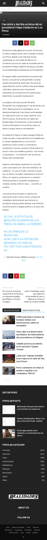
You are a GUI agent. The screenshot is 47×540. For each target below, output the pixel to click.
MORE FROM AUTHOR (31, 310)
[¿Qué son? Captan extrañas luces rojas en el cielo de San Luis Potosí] (9, 358)
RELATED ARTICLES (12, 310)
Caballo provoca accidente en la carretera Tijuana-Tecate (29, 346)
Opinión (35, 533)
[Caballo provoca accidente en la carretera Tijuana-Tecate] (9, 346)
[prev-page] (4, 379)
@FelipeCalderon (16, 220)
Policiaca (36, 527)
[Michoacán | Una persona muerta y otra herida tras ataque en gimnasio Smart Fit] (9, 409)
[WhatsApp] (32, 42)
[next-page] (8, 379)
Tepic (28, 527)
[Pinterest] (26, 42)
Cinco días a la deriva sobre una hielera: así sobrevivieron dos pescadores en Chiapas (30, 334)
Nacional (37, 530)
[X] (20, 42)
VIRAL (10, 9)
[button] (4, 3)
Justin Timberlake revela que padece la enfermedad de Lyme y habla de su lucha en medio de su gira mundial (34, 296)
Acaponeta (18, 530)
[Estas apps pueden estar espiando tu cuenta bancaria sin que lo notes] (9, 433)
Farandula (28, 530)
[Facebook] (14, 42)
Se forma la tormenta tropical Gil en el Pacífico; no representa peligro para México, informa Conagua (13, 296)
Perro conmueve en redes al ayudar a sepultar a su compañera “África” (29, 370)
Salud (28, 533)
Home (3, 9)
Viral (22, 533)
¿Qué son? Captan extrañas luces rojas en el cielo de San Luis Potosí (30, 358)
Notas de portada (18, 527)
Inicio (8, 527)
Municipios (8, 530)
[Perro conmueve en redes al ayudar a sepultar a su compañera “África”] (9, 370)
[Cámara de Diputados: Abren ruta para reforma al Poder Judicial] (9, 421)
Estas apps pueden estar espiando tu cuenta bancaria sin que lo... (30, 433)
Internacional (13, 533)
